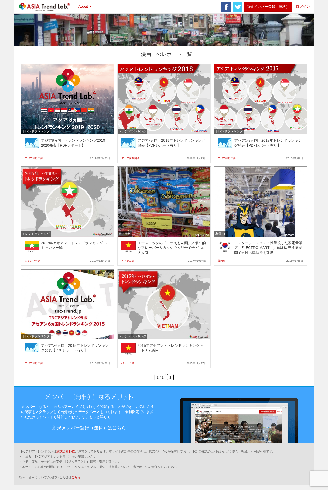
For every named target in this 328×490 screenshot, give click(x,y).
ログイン (303, 6)
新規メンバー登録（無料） (268, 7)
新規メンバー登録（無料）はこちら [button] (89, 427)
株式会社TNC (65, 451)
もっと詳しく (100, 417)
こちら (76, 477)
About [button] (83, 6)
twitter (237, 7)
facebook (226, 7)
